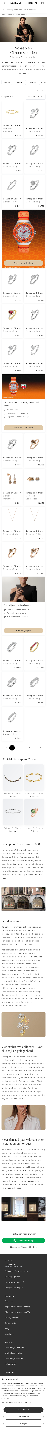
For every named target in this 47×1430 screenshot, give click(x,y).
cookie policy (27, 1402)
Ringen (7, 82)
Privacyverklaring (12, 1317)
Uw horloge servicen (14, 1358)
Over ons (9, 1301)
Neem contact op (25, 1240)
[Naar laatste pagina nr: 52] (41, 748)
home (3, 15)
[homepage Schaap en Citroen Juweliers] (24, 3)
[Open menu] (5, 3)
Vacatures (9, 1334)
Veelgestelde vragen (14, 1287)
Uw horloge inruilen (13, 1353)
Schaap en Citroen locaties (16, 1271)
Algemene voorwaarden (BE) (17, 1312)
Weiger (23, 1424)
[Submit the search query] (4, 9)
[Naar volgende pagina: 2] (35, 748)
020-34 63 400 (11, 1264)
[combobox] (35, 97)
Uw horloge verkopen (14, 1347)
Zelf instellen (23, 1417)
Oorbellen (19, 82)
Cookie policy (11, 1323)
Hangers (32, 82)
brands (10, 15)
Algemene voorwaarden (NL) (17, 1306)
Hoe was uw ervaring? (14, 1282)
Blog (7, 1328)
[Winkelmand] (42, 3)
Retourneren (10, 1364)
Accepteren (23, 1410)
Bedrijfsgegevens (12, 1277)
